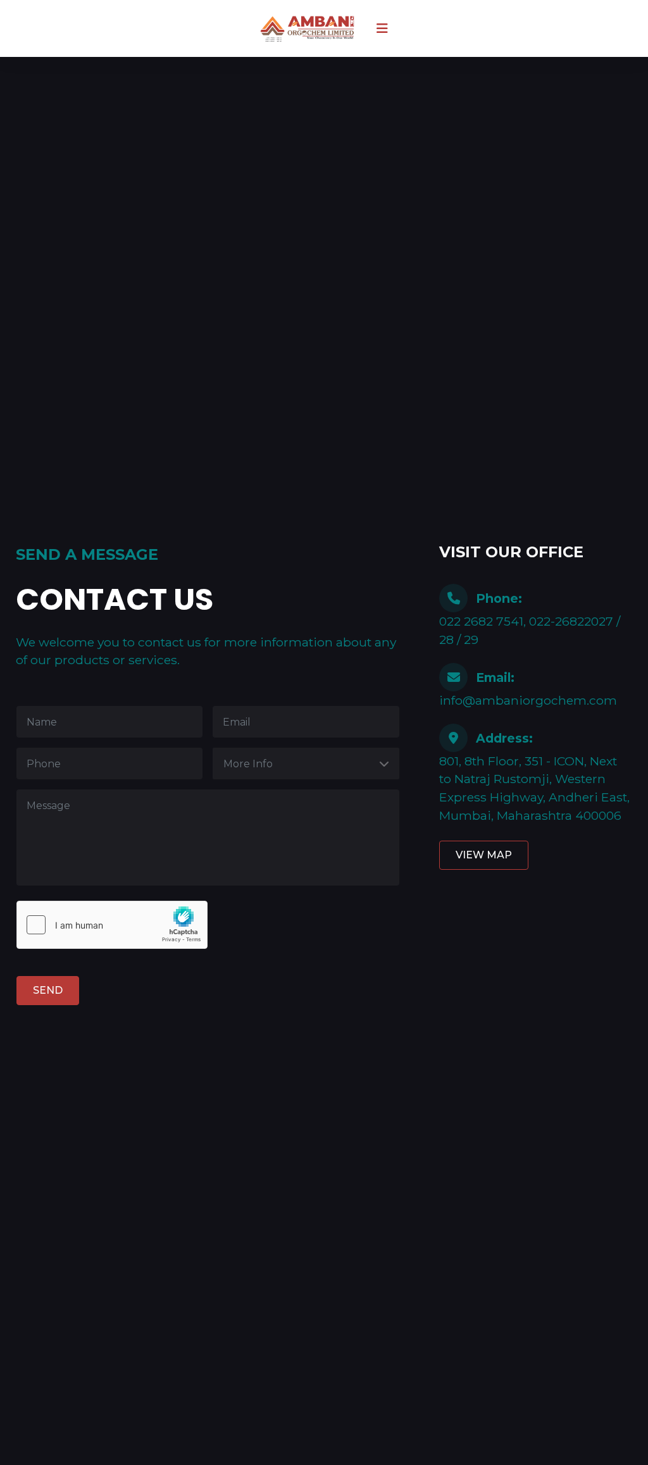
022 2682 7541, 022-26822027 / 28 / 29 (529, 619)
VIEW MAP (484, 855)
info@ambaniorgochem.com (528, 689)
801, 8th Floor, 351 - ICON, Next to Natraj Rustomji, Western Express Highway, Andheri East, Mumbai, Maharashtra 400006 (534, 777)
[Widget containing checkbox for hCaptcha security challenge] (112, 925)
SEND (48, 990)
